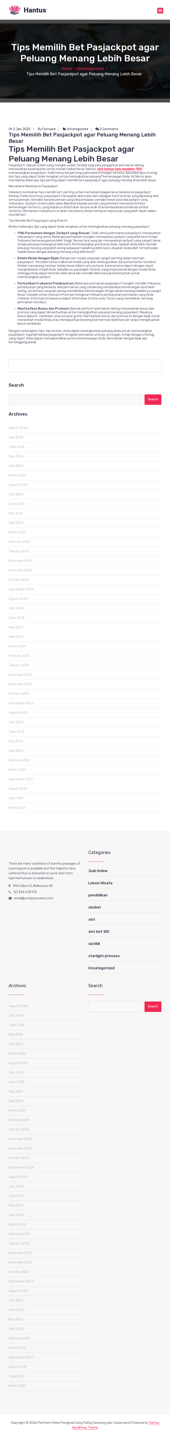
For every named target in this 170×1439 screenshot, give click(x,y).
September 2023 (21, 703)
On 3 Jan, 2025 (20, 129)
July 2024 (16, 608)
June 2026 (17, 447)
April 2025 (16, 523)
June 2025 (17, 504)
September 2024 (21, 589)
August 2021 (18, 789)
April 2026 (16, 466)
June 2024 (17, 618)
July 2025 (16, 494)
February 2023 (19, 760)
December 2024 (20, 561)
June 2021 (16, 798)
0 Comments (108, 129)
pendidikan (98, 895)
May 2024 (16, 627)
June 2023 (17, 732)
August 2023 (18, 713)
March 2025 (17, 532)
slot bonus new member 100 (119, 169)
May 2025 (16, 513)
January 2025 (19, 551)
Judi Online (98, 871)
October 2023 (19, 694)
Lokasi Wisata (100, 883)
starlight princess (104, 956)
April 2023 (16, 751)
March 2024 (17, 646)
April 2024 (16, 637)
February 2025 (19, 542)
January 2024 (19, 665)
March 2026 (17, 475)
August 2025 (18, 485)
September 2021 (21, 779)
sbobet (94, 907)
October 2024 (19, 580)
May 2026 (16, 456)
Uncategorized (90, 68)
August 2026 (18, 428)
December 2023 (20, 675)
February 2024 (19, 656)
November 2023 (20, 684)
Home (66, 68)
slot (91, 919)
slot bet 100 (98, 932)
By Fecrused (47, 129)
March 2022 (17, 770)
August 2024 (18, 599)
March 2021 (17, 808)
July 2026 (16, 437)
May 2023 (16, 741)
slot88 (94, 944)
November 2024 (20, 570)
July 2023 (16, 722)
